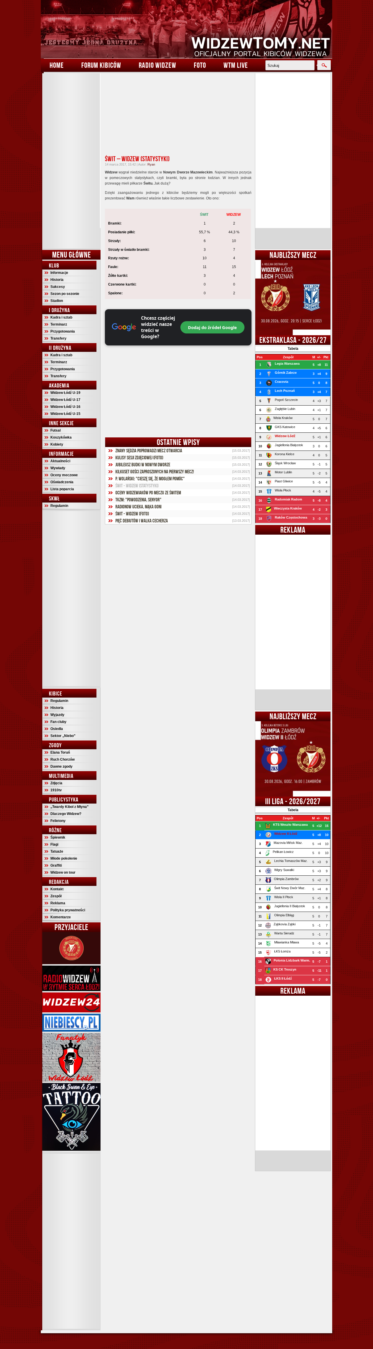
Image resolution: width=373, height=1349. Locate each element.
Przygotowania (62, 331)
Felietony (58, 821)
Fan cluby (58, 722)
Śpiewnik (57, 837)
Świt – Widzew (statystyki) (137, 159)
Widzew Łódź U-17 (65, 400)
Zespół (55, 896)
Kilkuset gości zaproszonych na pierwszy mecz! (154, 471)
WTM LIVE (236, 65)
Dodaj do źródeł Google (212, 327)
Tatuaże (56, 851)
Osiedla (56, 729)
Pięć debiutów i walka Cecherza (141, 520)
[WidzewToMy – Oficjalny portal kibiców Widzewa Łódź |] (186, 29)
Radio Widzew (157, 65)
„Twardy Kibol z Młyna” (69, 807)
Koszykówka (61, 437)
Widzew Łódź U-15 (65, 414)
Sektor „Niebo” (62, 736)
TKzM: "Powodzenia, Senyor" (138, 499)
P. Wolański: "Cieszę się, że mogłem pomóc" (150, 478)
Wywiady (57, 468)
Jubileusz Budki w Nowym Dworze (142, 464)
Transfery (58, 338)
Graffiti (56, 865)
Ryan (151, 164)
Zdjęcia (56, 783)
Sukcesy (57, 287)
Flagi (54, 844)
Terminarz (58, 324)
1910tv (56, 790)
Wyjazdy (57, 715)
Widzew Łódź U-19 (65, 393)
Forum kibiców (101, 65)
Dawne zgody (61, 766)
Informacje (59, 273)
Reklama (57, 903)
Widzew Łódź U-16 (65, 407)
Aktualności (60, 461)
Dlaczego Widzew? (65, 814)
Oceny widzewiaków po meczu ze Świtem (148, 492)
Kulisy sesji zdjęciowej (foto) (139, 457)
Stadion (56, 301)
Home (57, 65)
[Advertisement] (71, 160)
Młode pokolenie (63, 858)
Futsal (55, 430)
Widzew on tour (62, 872)
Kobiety (56, 444)
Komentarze (60, 917)
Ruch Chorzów (62, 759)
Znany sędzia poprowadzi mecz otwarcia (148, 450)
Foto (200, 65)
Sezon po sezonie (64, 294)
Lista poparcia (62, 489)
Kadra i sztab (61, 317)
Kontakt (57, 889)
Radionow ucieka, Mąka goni (138, 506)
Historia (57, 280)
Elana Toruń (60, 752)
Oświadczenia (61, 482)
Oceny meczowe (64, 475)
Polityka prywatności (67, 910)
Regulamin (59, 506)
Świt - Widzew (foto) (132, 513)
